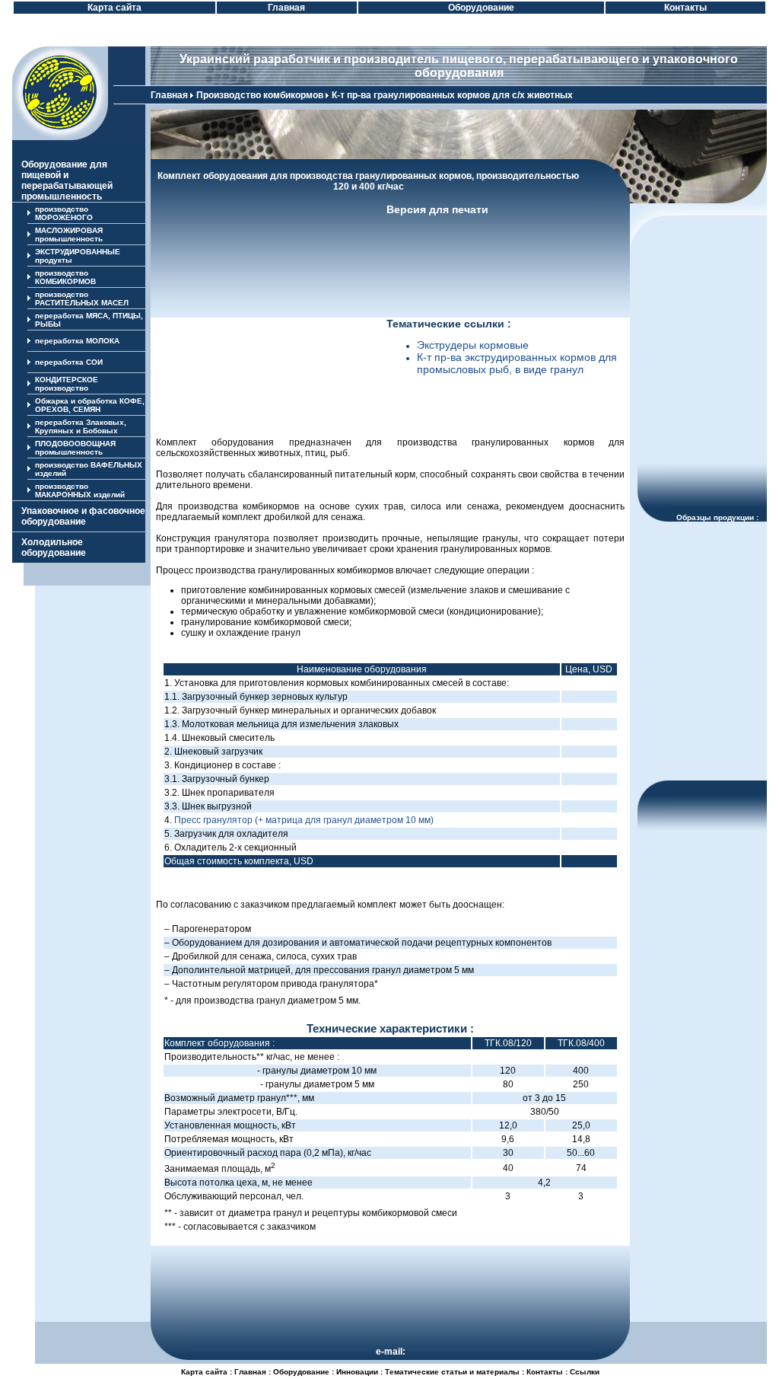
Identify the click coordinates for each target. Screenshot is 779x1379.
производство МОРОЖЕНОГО (64, 213)
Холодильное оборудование (53, 547)
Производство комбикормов (259, 95)
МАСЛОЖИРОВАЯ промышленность (69, 234)
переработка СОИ (69, 362)
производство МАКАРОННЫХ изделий (80, 490)
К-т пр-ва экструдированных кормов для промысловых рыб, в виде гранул (517, 363)
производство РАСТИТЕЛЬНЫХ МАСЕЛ (82, 298)
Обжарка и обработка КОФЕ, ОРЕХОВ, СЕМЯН (90, 405)
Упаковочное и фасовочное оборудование (83, 516)
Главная (169, 95)
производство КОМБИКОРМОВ (65, 277)
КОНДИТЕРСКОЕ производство (66, 383)
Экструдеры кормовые (473, 345)
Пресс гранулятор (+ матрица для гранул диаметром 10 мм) (304, 820)
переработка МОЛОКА (77, 341)
